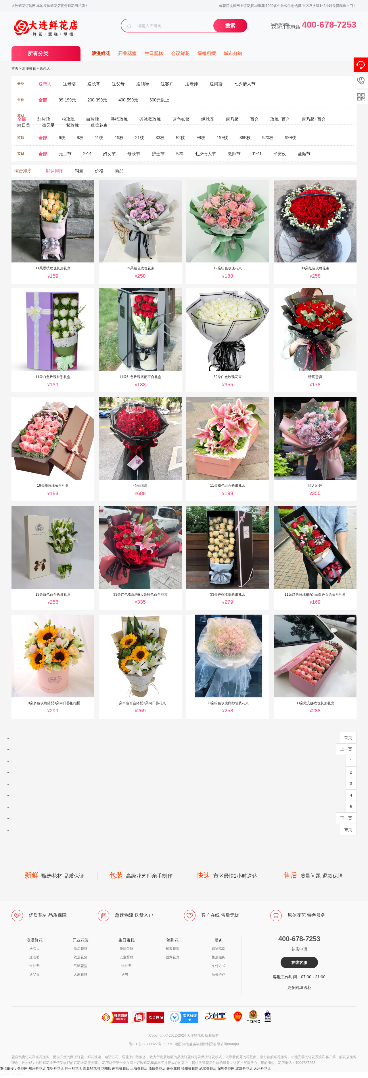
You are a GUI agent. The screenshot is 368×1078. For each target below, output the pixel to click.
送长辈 (34, 966)
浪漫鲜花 (101, 53)
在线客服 (299, 962)
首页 (15, 68)
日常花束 (172, 949)
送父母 (34, 974)
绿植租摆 (207, 53)
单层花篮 (80, 949)
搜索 (230, 25)
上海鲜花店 (138, 1069)
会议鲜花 (180, 53)
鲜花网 (22, 1069)
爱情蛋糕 (126, 949)
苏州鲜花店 (73, 1069)
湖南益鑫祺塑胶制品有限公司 (204, 1044)
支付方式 (218, 966)
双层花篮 (80, 957)
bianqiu (233, 1044)
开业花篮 (127, 53)
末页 (348, 829)
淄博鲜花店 (157, 1069)
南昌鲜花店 (120, 1069)
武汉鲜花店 (207, 1069)
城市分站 (233, 53)
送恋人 (45, 68)
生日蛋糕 (154, 53)
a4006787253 (11, 1075)
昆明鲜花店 (55, 1069)
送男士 (126, 974)
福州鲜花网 (189, 1069)
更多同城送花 (299, 987)
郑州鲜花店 (37, 1069)
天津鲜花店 (262, 1069)
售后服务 (218, 957)
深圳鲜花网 (226, 1069)
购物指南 (218, 949)
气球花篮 (80, 966)
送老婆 (34, 957)
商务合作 (218, 974)
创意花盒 (172, 957)
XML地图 (174, 1044)
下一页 (346, 818)
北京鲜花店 (244, 1069)
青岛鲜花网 (91, 1069)
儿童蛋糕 (126, 957)
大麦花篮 (80, 974)
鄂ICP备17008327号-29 (147, 1044)
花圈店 (106, 1069)
